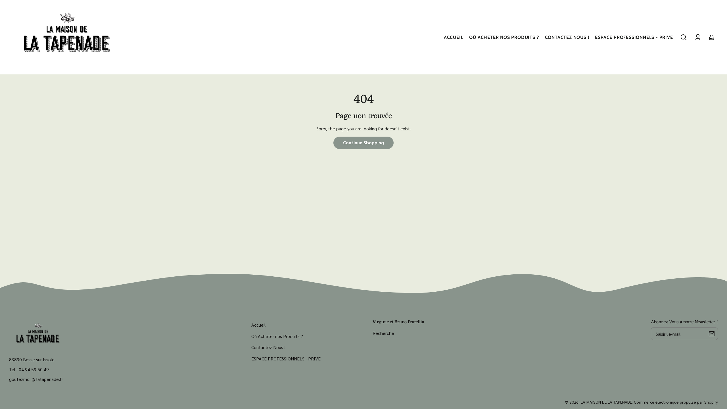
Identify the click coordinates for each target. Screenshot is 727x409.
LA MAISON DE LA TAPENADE (606, 401)
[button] (683, 37)
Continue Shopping (363, 142)
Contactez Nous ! (268, 347)
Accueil (258, 325)
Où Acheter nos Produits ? (277, 336)
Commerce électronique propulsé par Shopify (676, 401)
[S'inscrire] (711, 333)
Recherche (383, 333)
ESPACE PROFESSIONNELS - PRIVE (286, 359)
